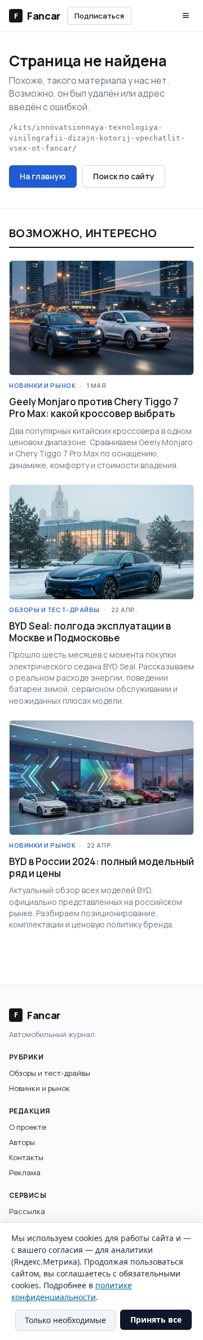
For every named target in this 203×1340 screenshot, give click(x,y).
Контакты (26, 1157)
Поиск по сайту (124, 176)
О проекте (27, 1127)
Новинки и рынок (39, 1088)
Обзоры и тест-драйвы (49, 1073)
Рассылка (27, 1211)
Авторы (22, 1142)
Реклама (25, 1172)
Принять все (156, 1319)
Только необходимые (65, 1320)
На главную (43, 176)
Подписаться (99, 16)
